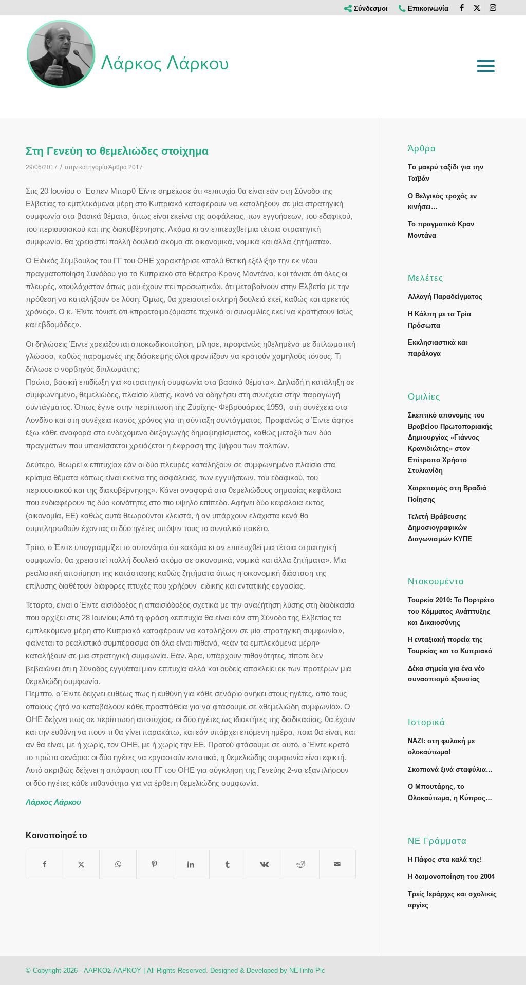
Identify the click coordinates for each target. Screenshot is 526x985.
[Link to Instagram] (492, 7)
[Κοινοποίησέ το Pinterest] (155, 864)
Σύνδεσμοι (370, 8)
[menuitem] (366, 8)
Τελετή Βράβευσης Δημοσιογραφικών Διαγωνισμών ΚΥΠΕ (440, 527)
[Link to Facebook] (461, 7)
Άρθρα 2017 (125, 167)
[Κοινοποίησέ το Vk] (264, 864)
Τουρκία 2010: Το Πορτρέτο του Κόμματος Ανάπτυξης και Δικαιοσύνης (451, 611)
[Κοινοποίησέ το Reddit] (301, 864)
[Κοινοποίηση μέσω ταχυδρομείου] (337, 864)
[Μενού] (485, 66)
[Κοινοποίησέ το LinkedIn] (191, 864)
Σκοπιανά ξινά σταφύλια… (450, 769)
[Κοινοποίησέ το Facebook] (44, 864)
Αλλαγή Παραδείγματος (445, 296)
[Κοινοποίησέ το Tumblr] (228, 864)
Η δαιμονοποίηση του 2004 (451, 876)
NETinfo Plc (307, 970)
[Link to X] (476, 7)
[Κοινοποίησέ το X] (81, 864)
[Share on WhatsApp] (118, 864)
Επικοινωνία (427, 8)
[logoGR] (128, 53)
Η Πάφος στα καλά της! (445, 859)
